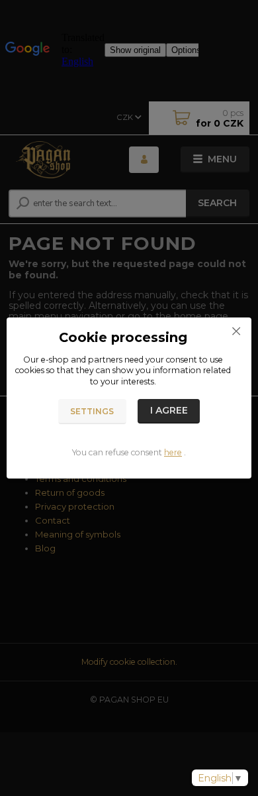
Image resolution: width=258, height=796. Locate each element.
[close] (236, 330)
